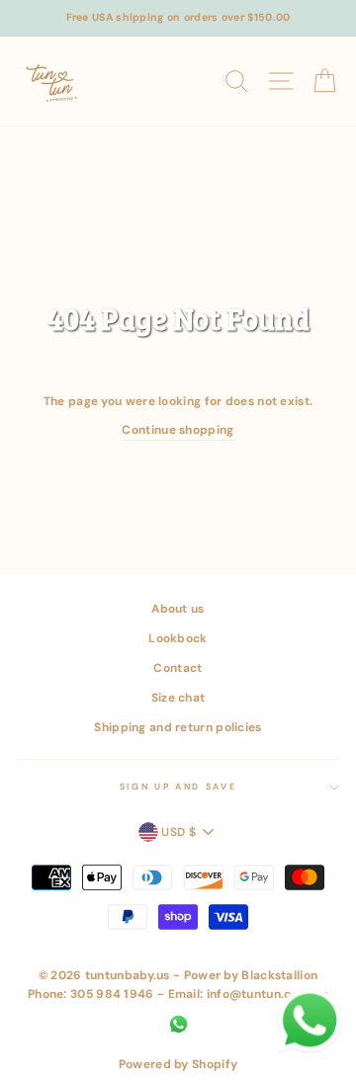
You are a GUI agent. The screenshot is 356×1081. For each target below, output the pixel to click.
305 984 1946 (112, 994)
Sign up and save (178, 786)
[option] (178, 18)
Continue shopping (177, 430)
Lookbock (177, 638)
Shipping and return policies (177, 727)
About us (177, 609)
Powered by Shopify (178, 1064)
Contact (177, 668)
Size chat (178, 698)
